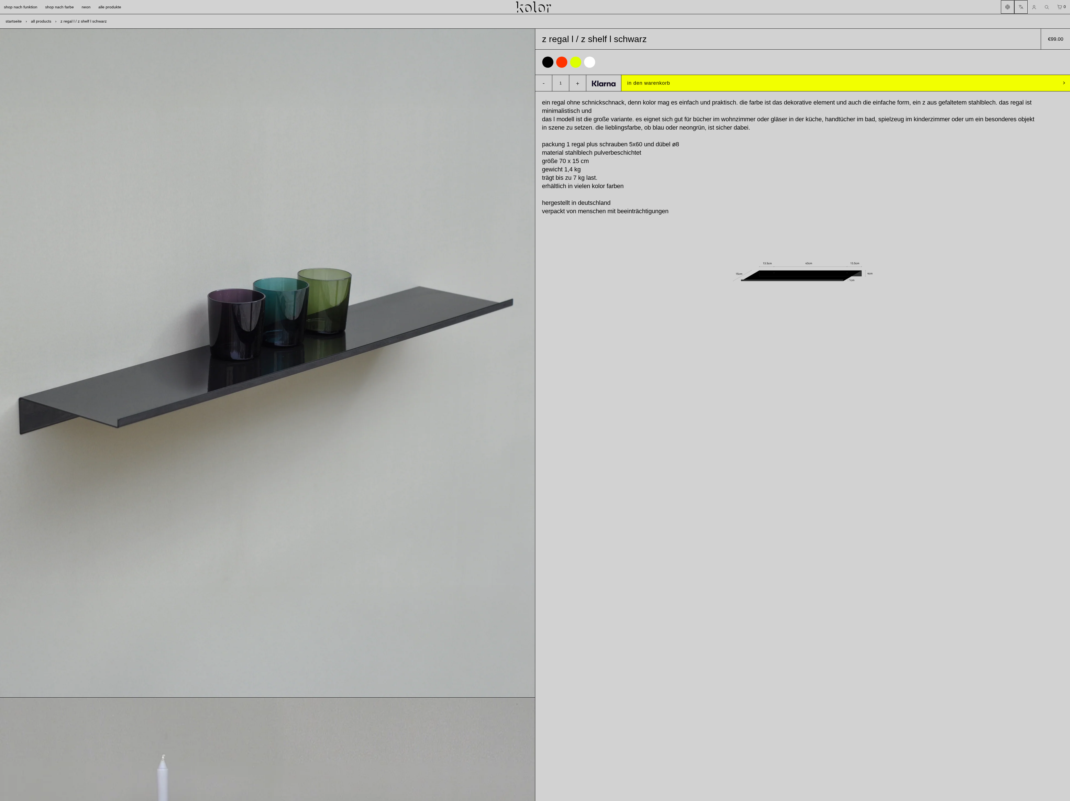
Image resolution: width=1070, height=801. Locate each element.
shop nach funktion (20, 7)
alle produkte (109, 7)
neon (86, 7)
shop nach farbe (59, 7)
